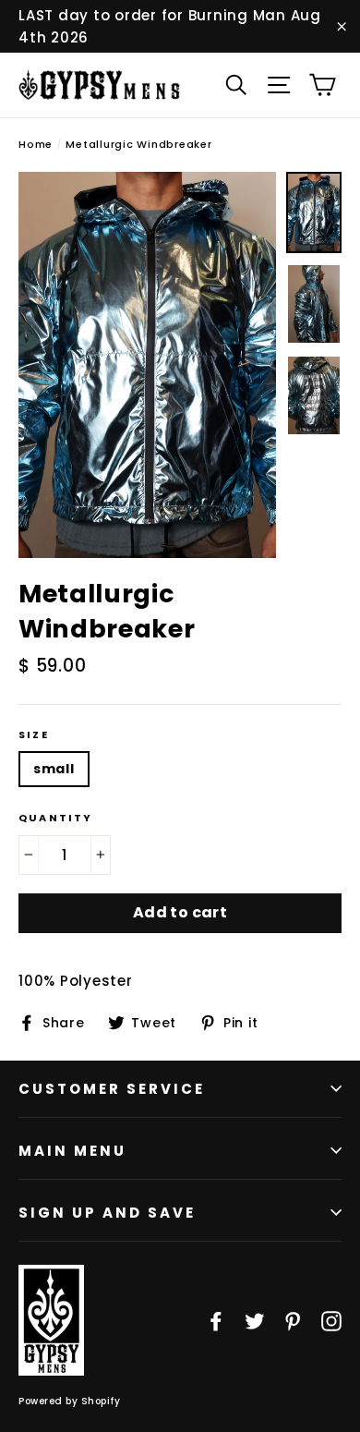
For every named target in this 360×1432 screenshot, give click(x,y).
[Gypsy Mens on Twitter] (255, 1320)
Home (35, 144)
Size (33, 735)
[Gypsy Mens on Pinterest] (292, 1320)
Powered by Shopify (69, 1401)
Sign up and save (107, 1212)
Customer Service (111, 1088)
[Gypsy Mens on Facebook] (216, 1320)
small (54, 768)
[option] (147, 365)
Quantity (55, 818)
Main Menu (72, 1150)
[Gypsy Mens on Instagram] (331, 1320)
